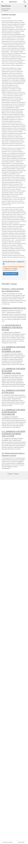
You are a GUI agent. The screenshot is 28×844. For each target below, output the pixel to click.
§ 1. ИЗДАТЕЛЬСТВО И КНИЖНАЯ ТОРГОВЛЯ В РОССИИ (12, 327)
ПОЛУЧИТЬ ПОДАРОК (10, 273)
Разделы (16, 473)
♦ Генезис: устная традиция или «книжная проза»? (13, 289)
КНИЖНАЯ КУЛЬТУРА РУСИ (14, 308)
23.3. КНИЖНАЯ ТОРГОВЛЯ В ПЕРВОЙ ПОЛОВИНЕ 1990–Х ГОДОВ (13, 433)
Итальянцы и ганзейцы (7, 842)
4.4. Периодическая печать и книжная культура (13, 454)
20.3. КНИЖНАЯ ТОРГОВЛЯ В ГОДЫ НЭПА (13, 391)
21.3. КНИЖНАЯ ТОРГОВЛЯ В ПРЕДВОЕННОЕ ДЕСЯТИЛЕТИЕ (13, 412)
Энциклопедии (21, 842)
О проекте (10, 473)
